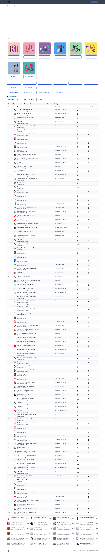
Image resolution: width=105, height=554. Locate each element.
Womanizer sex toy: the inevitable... (25, 264)
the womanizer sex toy (45, 92)
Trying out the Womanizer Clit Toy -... (26, 231)
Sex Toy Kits (14, 76)
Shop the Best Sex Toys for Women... (25, 398)
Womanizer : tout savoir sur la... (24, 138)
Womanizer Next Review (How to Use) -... (26, 215)
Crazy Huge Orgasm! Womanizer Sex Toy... (27, 374)
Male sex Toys (60, 57)
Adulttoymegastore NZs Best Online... (26, 386)
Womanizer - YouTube (22, 142)
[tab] (9, 38)
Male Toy (87, 2)
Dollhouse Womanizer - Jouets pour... (26, 211)
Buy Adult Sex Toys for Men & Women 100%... (28, 223)
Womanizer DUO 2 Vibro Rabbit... (25, 390)
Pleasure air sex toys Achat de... (24, 304)
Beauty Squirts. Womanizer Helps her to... (27, 414)
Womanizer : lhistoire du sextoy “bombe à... (27, 292)
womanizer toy (14, 92)
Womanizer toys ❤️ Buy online (24, 166)
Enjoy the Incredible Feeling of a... (25, 256)
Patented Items (29, 76)
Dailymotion (20, 150)
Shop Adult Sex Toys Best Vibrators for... (26, 300)
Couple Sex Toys (75, 57)
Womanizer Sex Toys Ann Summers (25, 366)
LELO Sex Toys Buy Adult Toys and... (25, 109)
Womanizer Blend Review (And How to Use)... (27, 325)
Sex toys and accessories (23, 447)
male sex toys (20, 155)
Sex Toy (72, 2)
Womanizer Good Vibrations (23, 276)
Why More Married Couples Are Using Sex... (27, 227)
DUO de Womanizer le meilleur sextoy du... (27, 158)
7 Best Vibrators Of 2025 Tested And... (26, 321)
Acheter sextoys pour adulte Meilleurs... (26, 349)
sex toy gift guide (21, 477)
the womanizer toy (60, 92)
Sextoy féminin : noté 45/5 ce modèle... (26, 361)
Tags (11, 5)
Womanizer (19, 182)
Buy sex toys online (21, 129)
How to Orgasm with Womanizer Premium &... (28, 243)
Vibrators (14, 57)
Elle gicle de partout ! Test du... (24, 113)
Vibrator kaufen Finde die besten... (25, 394)
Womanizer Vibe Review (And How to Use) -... (27, 357)
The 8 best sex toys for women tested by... (27, 422)
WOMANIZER (20, 162)
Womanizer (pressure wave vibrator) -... (26, 508)
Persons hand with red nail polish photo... (27, 333)
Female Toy (79, 2)
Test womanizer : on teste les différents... (27, 443)
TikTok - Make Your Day (22, 170)
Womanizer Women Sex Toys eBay (25, 186)
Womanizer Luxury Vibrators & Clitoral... (26, 207)
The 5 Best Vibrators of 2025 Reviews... (26, 235)
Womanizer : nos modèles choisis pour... (26, 492)
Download (94, 2)
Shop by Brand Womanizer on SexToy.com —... (28, 247)
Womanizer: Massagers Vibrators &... (26, 459)
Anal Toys (45, 57)
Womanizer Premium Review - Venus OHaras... (28, 484)
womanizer (19, 272)
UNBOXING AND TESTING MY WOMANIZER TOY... (29, 280)
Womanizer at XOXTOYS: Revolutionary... (26, 337)
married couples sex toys (23, 229)
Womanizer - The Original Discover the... (26, 125)
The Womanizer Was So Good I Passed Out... (27, 178)
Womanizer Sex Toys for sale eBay (25, 199)
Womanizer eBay (21, 439)
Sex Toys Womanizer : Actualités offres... (26, 370)
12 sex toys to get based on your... (25, 313)
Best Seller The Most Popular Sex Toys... (26, 341)
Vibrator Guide (17, 5)
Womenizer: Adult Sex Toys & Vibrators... (26, 427)
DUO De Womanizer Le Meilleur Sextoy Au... (27, 146)
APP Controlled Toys (92, 57)
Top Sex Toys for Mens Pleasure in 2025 (26, 154)
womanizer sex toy (29, 92)
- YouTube (19, 121)
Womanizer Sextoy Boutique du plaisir (26, 382)
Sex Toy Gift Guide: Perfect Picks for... (26, 475)
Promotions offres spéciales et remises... (26, 174)
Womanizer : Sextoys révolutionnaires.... (26, 134)
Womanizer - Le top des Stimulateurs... (26, 260)
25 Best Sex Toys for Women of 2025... (26, 504)
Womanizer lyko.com (22, 252)
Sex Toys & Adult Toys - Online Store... (26, 496)
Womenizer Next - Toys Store (24, 488)
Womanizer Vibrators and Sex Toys (25, 284)
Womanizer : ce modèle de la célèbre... (26, 317)
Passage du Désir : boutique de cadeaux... (27, 378)
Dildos (29, 57)
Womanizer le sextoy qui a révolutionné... (27, 512)
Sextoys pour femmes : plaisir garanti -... (26, 203)
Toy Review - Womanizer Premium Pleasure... (28, 500)
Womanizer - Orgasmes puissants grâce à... (27, 329)
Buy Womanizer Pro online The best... (26, 117)
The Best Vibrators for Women (24, 431)
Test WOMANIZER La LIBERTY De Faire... (26, 288)
